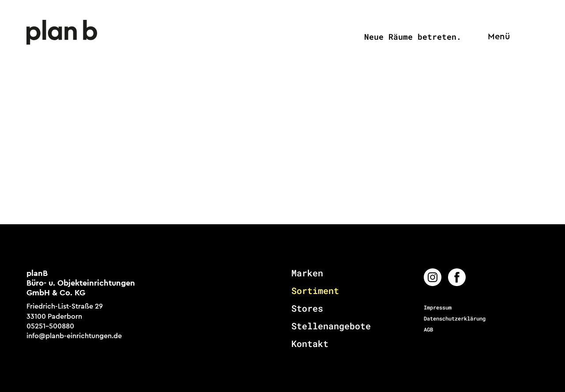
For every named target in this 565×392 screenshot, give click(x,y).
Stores (307, 308)
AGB (428, 329)
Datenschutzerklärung (455, 318)
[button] (496, 37)
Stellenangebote (331, 325)
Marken (307, 272)
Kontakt (309, 343)
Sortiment (315, 290)
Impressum (438, 307)
